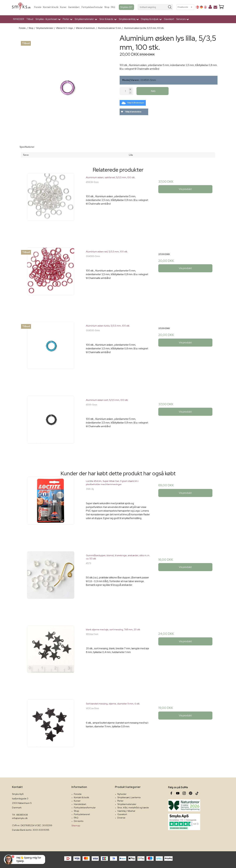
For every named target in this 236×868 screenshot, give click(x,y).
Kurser (63, 7)
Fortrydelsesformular (92, 7)
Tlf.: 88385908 (20, 814)
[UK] (205, 7)
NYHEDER (18, 19)
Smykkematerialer (126, 804)
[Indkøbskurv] (221, 7)
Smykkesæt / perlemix (129, 797)
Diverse (121, 817)
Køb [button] (153, 91)
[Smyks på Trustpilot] (184, 822)
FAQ (113, 7)
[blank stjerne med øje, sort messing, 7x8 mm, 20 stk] (51, 657)
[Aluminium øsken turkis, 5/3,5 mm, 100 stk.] (51, 354)
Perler (120, 800)
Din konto (78, 821)
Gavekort (169, 19)
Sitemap (75, 825)
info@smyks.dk (20, 818)
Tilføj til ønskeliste (133, 112)
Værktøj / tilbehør (126, 810)
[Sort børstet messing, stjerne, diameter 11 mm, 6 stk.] (51, 732)
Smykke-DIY (126, 7)
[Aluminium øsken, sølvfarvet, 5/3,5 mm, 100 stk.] (51, 205)
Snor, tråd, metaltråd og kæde (133, 807)
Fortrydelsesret (82, 814)
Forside (37, 7)
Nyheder (122, 794)
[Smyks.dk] (21, 7)
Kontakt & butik (50, 7)
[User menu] (210, 7)
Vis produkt (185, 189)
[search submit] (170, 7)
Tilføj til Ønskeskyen (135, 103)
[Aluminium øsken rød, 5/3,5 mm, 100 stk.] (51, 280)
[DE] (201, 7)
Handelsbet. (74, 7)
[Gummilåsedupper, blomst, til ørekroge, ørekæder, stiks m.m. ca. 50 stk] (51, 583)
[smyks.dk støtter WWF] (184, 805)
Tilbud (29, 19)
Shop (106, 7)
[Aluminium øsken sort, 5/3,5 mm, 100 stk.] (51, 428)
